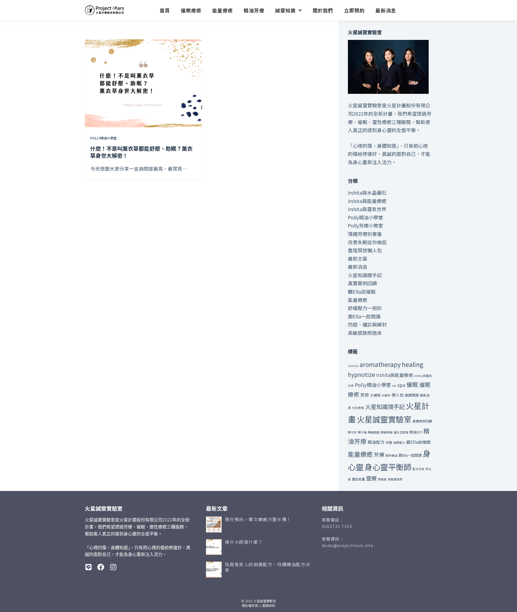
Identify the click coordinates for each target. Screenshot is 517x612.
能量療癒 (222, 10)
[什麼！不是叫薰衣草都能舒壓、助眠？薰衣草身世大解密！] (143, 83)
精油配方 (376, 442)
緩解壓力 (399, 443)
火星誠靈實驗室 (384, 419)
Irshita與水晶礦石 (367, 192)
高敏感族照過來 (365, 332)
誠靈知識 (285, 10)
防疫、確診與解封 (367, 324)
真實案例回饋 (362, 283)
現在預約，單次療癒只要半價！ (258, 519)
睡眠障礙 (387, 432)
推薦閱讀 (412, 395)
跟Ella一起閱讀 (364, 316)
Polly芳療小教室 (365, 225)
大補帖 (375, 395)
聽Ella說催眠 (362, 291)
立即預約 (354, 10)
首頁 (165, 10)
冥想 (364, 395)
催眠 (412, 384)
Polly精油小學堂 (103, 138)
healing (412, 364)
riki (394, 386)
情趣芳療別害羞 (365, 233)
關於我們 (323, 10)
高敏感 (382, 479)
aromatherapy (380, 364)
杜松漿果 (358, 408)
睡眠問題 (374, 432)
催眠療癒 (191, 10)
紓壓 (389, 442)
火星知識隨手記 (365, 275)
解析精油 (391, 455)
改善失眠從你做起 (367, 242)
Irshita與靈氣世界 (367, 208)
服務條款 (268, 605)
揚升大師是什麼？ (244, 542)
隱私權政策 (250, 605)
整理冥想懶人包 (365, 250)
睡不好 (352, 432)
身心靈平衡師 (388, 466)
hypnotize (361, 374)
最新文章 (357, 258)
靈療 (371, 478)
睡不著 (362, 432)
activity (353, 366)
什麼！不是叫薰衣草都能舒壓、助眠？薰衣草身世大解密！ (141, 152)
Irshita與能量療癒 (367, 200)
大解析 (386, 395)
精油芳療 (254, 10)
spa (401, 384)
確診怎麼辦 (401, 432)
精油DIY (416, 432)
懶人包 (398, 395)
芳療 (379, 454)
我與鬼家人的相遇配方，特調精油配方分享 (267, 567)
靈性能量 (358, 479)
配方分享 (418, 469)
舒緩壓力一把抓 (365, 307)
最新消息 (385, 10)
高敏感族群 (395, 479)
